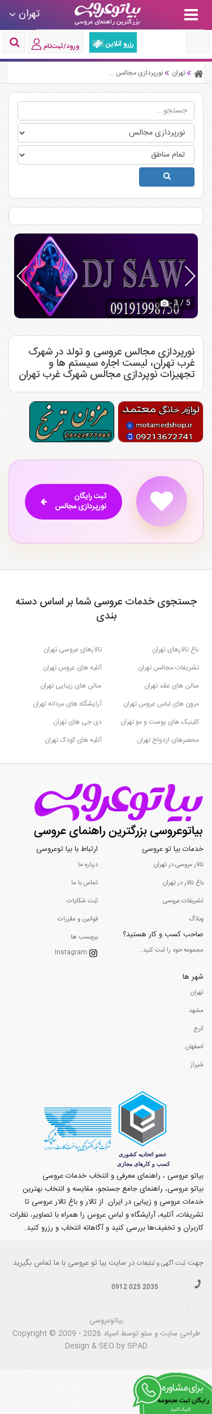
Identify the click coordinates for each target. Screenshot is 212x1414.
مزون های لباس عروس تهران (161, 704)
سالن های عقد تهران (171, 685)
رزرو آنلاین (119, 44)
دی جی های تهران (77, 722)
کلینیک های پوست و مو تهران (159, 722)
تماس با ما (84, 883)
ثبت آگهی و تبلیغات (161, 1264)
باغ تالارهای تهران (175, 649)
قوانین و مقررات (78, 919)
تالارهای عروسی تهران (73, 649)
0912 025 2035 (134, 1287)
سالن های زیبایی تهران (71, 685)
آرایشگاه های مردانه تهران (67, 704)
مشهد (196, 1011)
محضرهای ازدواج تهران (168, 740)
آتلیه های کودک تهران (73, 740)
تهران (197, 993)
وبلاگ (196, 919)
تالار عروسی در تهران (179, 865)
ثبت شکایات (82, 901)
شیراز (197, 1065)
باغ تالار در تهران (183, 883)
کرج (198, 1029)
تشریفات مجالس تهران (168, 667)
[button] (190, 275)
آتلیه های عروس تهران (72, 667)
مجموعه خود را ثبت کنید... (171, 950)
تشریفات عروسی (183, 901)
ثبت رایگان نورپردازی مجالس (80, 501)
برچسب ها (84, 937)
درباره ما (88, 865)
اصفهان (194, 1047)
